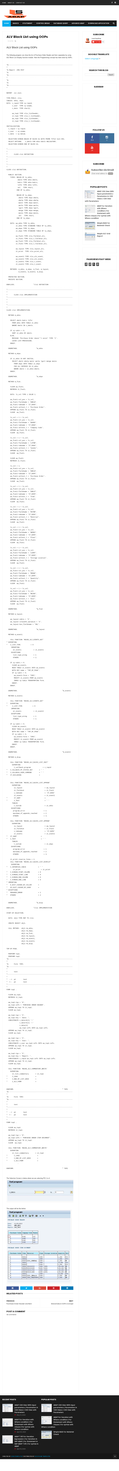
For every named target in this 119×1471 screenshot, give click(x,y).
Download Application (98, 23)
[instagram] (115, 2)
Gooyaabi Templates (42, 1456)
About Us (11, 3)
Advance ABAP (78, 23)
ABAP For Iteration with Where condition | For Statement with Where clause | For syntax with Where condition (98, 212)
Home (4, 3)
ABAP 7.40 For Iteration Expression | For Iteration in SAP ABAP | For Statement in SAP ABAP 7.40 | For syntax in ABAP (26, 1441)
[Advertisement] (40, 1371)
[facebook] (112, 2)
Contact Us (20, 3)
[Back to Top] (115, 1456)
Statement (27, 23)
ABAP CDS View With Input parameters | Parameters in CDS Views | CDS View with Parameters (99, 196)
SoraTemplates (17, 1456)
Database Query (61, 23)
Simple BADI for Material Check (103, 224)
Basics (16, 23)
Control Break (43, 23)
